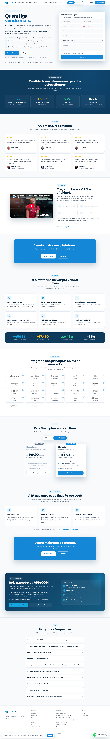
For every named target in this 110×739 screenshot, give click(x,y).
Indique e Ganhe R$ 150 (50, 2)
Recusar (42, 735)
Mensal (47, 438)
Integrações (29, 2)
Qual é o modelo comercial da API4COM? (55, 652)
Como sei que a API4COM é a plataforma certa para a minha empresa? (55, 640)
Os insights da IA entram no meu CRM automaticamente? (55, 696)
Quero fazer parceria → (18, 605)
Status (32, 724)
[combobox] (84, 26)
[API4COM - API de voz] (11, 2)
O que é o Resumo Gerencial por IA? (55, 684)
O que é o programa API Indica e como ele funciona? (55, 671)
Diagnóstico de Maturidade (63, 715)
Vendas (71, 2)
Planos (36, 2)
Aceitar (50, 735)
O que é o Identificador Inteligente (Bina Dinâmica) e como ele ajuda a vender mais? (55, 646)
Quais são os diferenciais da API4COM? (55, 659)
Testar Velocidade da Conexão (65, 720)
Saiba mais (35, 735)
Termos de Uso (72, 53)
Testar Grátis (100, 2)
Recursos (21, 2)
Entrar (83, 713)
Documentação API (36, 726)
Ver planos (26, 53)
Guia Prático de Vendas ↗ (63, 717)
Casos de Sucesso (61, 724)
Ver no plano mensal (39, 473)
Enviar (82, 57)
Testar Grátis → (12, 53)
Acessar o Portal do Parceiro (41, 605)
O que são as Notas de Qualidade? (55, 690)
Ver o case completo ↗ (64, 227)
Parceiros (78, 2)
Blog (60, 2)
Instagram (58, 733)
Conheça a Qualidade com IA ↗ (70, 529)
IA (40, 2)
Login (91, 2)
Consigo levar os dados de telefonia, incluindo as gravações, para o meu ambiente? (55, 665)
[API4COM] (16, 711)
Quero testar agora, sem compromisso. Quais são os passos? (55, 677)
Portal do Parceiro (61, 713)
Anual (60, 438)
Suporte (33, 722)
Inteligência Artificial (61, 722)
